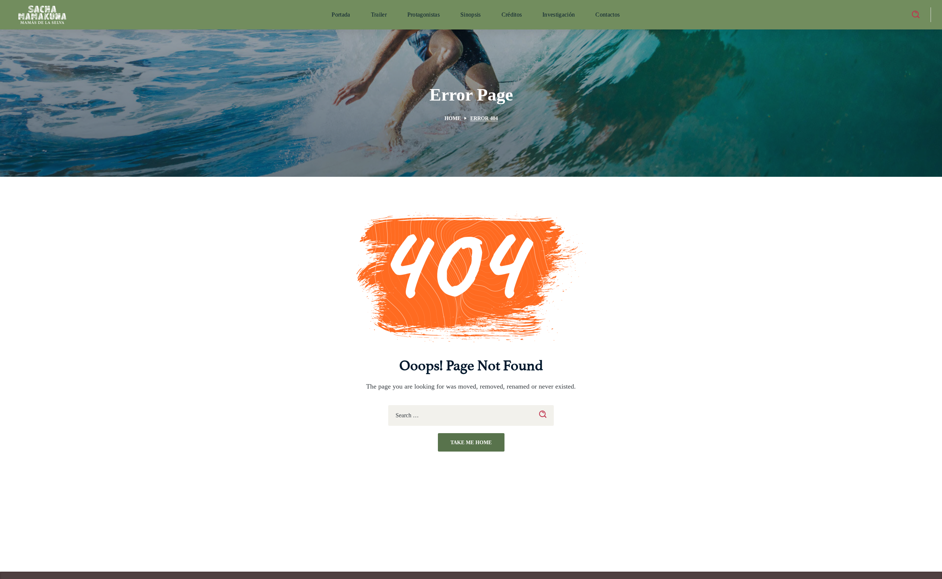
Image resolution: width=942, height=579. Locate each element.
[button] (916, 14)
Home (453, 118)
